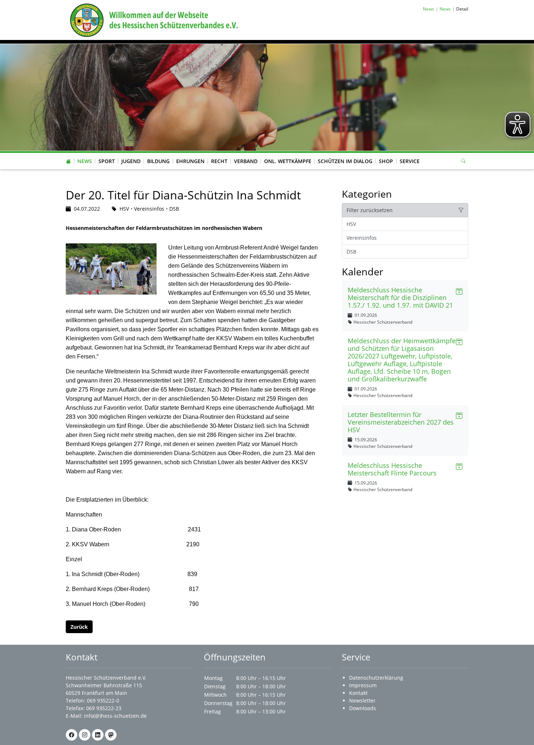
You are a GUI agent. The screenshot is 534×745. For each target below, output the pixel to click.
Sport (106, 161)
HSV (351, 223)
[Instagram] (84, 735)
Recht (219, 161)
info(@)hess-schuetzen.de (115, 715)
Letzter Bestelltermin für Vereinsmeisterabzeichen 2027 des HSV (401, 422)
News (84, 161)
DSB (351, 251)
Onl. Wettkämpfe (287, 161)
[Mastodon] (111, 735)
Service (410, 161)
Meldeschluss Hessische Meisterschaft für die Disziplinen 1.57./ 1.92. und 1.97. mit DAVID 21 (400, 297)
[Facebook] (71, 735)
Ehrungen (190, 161)
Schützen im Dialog (345, 161)
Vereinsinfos (362, 237)
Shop (386, 161)
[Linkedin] (98, 735)
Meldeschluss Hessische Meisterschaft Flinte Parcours (392, 469)
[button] (84, 154)
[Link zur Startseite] (152, 19)
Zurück (79, 626)
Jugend (131, 161)
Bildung (158, 161)
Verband (246, 161)
